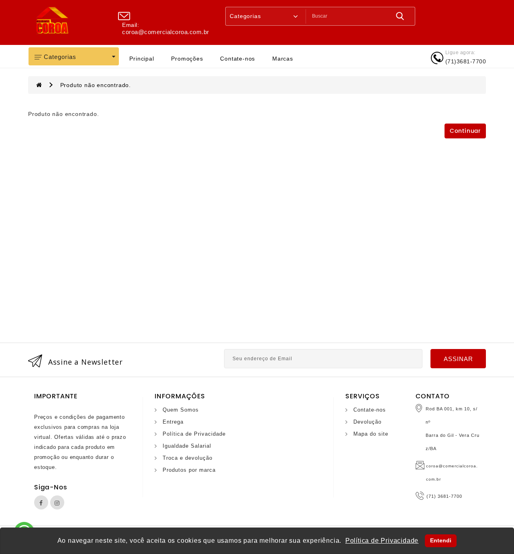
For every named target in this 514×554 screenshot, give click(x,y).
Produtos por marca (189, 470)
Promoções (187, 58)
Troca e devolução (187, 458)
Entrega (173, 422)
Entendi (440, 540)
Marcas (282, 58)
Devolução (367, 422)
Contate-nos (237, 58)
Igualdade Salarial (187, 446)
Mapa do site (370, 434)
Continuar (465, 131)
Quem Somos (181, 410)
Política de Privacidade (194, 434)
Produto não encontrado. (95, 85)
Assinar (458, 358)
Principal (141, 58)
